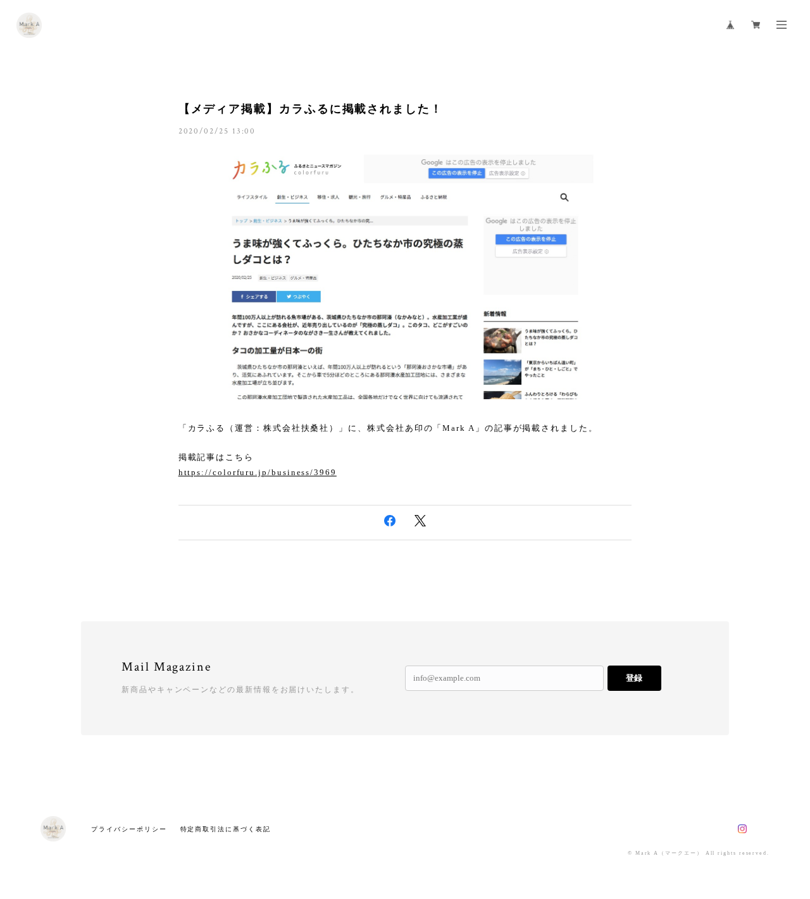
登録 (634, 678)
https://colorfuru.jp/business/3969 (257, 472)
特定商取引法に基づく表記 (225, 829)
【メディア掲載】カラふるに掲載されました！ (310, 108)
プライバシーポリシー (128, 829)
